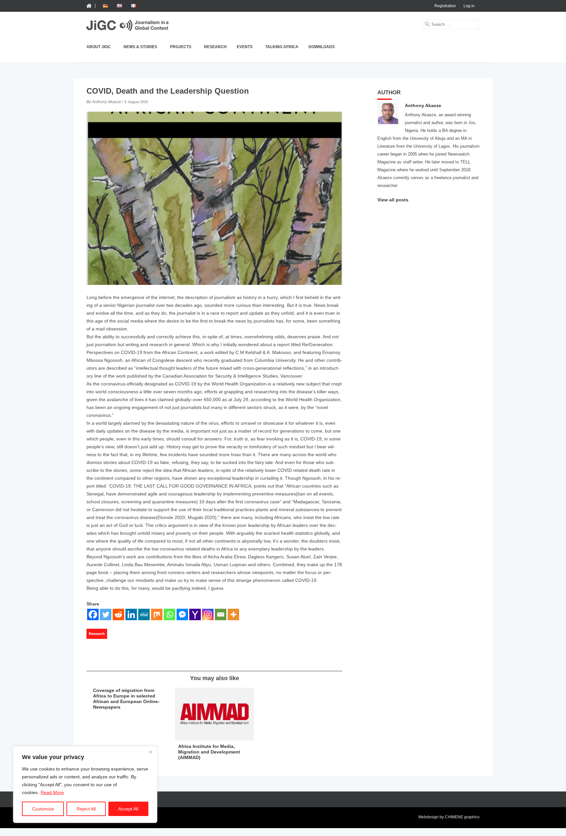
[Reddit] (118, 614)
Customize (43, 808)
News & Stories (140, 47)
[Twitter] (105, 614)
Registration (445, 6)
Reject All (86, 808)
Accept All (128, 808)
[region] (85, 784)
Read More (52, 792)
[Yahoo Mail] (195, 614)
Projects (180, 47)
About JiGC (98, 47)
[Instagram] (208, 614)
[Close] (150, 752)
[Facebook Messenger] (182, 614)
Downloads (322, 47)
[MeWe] (144, 614)
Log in (469, 6)
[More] (233, 614)
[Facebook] (93, 614)
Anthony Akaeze (423, 105)
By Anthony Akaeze (103, 102)
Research (215, 47)
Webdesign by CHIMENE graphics (449, 817)
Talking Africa (281, 47)
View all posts (392, 199)
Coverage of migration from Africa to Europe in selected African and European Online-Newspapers (126, 698)
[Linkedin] (131, 614)
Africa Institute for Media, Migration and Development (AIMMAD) (209, 752)
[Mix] (156, 614)
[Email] (220, 614)
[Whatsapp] (169, 614)
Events (245, 47)
